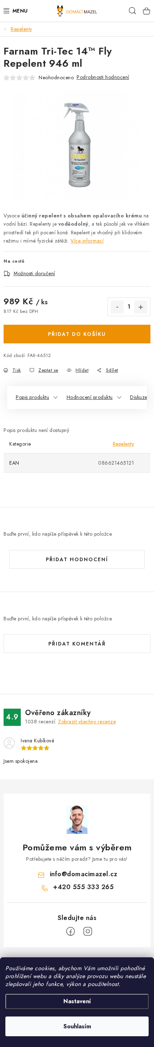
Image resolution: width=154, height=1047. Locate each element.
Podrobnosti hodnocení (103, 77)
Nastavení (77, 1001)
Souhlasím (77, 1026)
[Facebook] (70, 931)
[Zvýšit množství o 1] (140, 307)
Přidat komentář (77, 643)
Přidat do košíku (77, 334)
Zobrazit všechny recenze (87, 721)
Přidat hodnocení (77, 559)
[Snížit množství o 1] (117, 307)
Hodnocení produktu (90, 397)
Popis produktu (32, 397)
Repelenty (123, 443)
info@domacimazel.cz (83, 874)
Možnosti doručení (34, 273)
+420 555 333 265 (83, 887)
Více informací (87, 240)
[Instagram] (87, 931)
